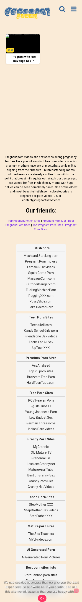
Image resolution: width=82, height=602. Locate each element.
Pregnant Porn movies (41, 261)
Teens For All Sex (41, 342)
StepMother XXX (41, 504)
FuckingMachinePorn (41, 290)
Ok (42, 598)
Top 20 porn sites (41, 371)
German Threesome (41, 423)
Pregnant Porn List (54, 220)
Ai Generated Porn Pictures (41, 557)
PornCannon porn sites (41, 575)
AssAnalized (41, 365)
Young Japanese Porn (41, 412)
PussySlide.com (41, 301)
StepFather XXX (41, 516)
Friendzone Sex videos (41, 336)
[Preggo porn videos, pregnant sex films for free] (27, 13)
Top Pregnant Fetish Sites (24, 220)
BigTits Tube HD (41, 406)
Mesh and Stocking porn (41, 256)
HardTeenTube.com (41, 382)
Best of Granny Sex (41, 475)
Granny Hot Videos (41, 487)
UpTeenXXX (41, 348)
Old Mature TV (41, 452)
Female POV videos (41, 267)
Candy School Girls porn (41, 330)
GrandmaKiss (41, 458)
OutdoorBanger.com (41, 284)
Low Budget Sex (41, 417)
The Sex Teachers (41, 534)
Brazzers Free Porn (41, 377)
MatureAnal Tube (41, 469)
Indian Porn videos (41, 429)
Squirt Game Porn (41, 273)
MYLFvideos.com (41, 539)
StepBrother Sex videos (41, 510)
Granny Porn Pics (41, 481)
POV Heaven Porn (41, 400)
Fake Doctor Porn (41, 307)
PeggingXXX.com (41, 295)
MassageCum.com (41, 278)
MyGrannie (41, 447)
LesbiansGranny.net (41, 464)
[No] (76, 591)
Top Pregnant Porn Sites (48, 225)
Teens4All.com (41, 325)
